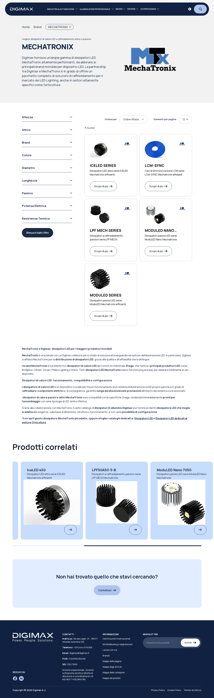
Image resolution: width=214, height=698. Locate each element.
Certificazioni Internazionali (116, 638)
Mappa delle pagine (112, 661)
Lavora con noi (110, 650)
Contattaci (105, 590)
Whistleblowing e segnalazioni (118, 644)
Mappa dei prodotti (112, 678)
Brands (106, 655)
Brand (38, 27)
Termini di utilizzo (192, 690)
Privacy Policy (158, 690)
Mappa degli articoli (112, 666)
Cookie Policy (174, 690)
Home (26, 27)
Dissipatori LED (143, 418)
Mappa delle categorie (114, 672)
